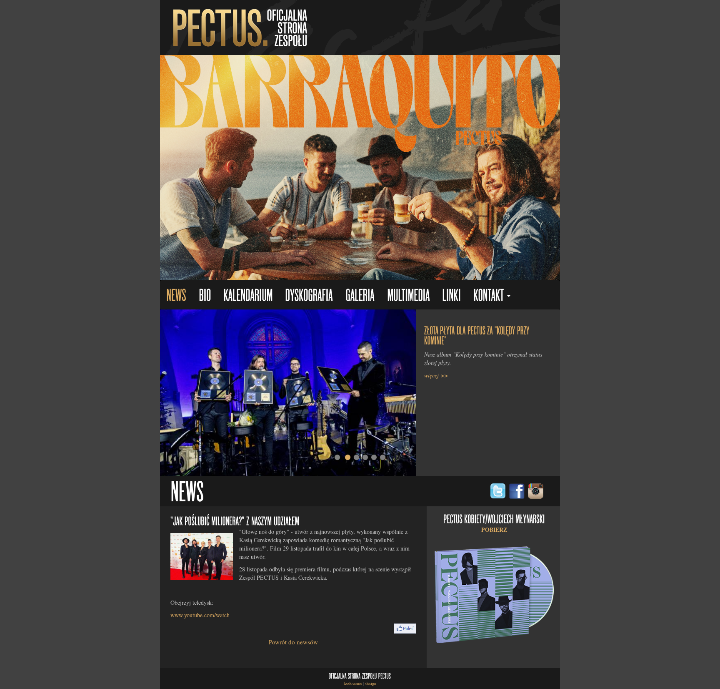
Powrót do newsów (293, 642)
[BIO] (204, 295)
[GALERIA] (360, 295)
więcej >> (436, 375)
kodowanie (353, 683)
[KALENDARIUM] (248, 295)
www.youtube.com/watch (200, 615)
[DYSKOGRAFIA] (309, 295)
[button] (492, 295)
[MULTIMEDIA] (408, 295)
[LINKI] (451, 295)
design (370, 683)
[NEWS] (176, 295)
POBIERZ (494, 529)
